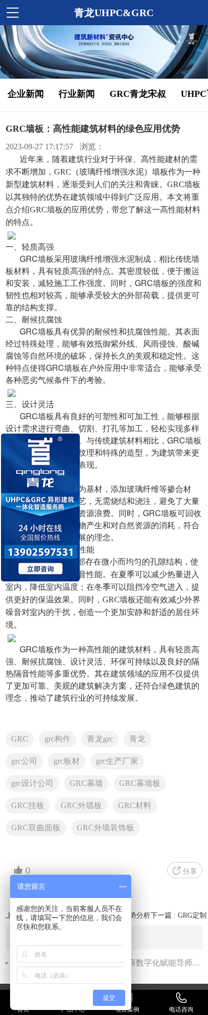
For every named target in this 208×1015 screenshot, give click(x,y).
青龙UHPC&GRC (113, 12)
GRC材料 (134, 805)
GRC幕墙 (86, 783)
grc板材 (67, 761)
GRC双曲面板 (36, 827)
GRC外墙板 (81, 805)
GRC (19, 739)
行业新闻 (77, 94)
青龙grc (100, 739)
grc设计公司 (32, 783)
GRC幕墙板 (140, 783)
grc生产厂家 (117, 761)
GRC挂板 (27, 805)
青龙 (137, 739)
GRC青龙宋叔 (138, 94)
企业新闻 (26, 94)
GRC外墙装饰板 (105, 827)
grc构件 (57, 739)
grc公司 (24, 761)
